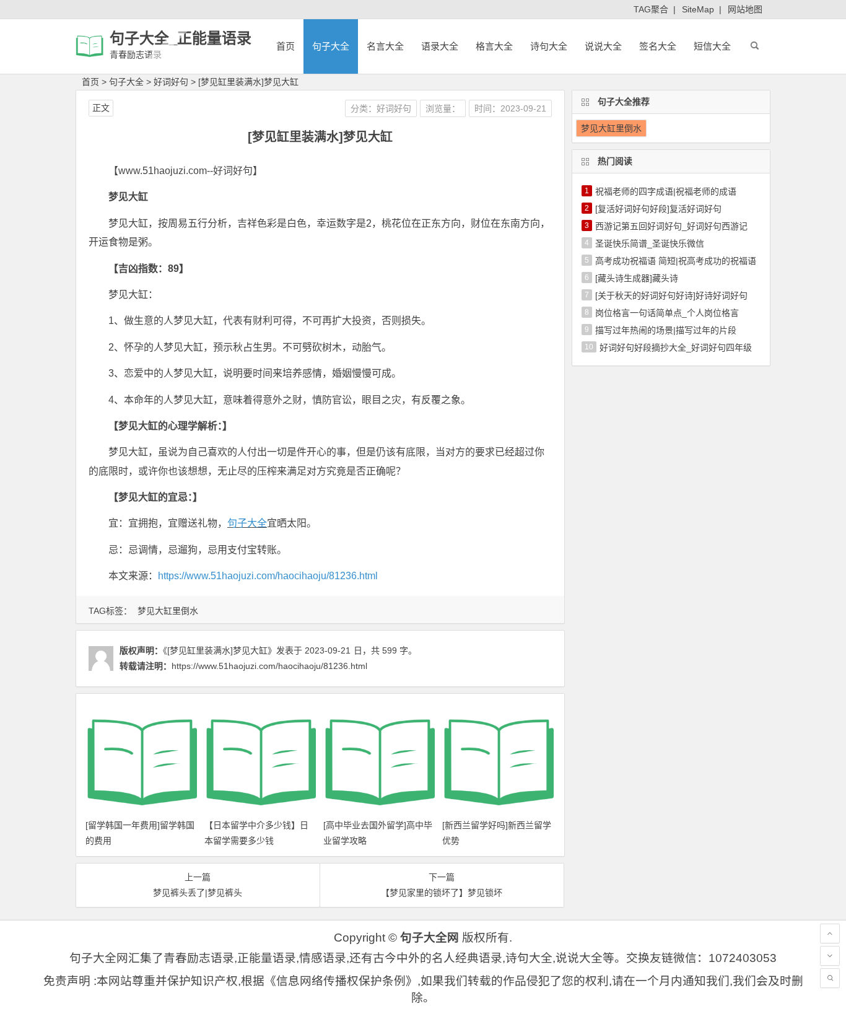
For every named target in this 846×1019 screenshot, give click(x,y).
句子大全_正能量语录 (180, 38)
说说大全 (603, 46)
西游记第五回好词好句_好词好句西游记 (671, 226)
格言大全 (494, 46)
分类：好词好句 (381, 108)
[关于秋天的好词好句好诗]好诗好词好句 (671, 295)
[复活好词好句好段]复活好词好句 (658, 209)
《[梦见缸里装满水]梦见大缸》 (219, 650)
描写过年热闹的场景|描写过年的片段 (665, 330)
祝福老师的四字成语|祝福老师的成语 (665, 191)
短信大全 (712, 46)
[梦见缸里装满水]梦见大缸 (248, 82)
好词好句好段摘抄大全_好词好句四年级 (676, 347)
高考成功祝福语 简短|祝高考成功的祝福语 (675, 261)
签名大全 (657, 46)
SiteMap (698, 9)
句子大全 (330, 46)
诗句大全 (548, 46)
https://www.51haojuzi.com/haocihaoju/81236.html (268, 576)
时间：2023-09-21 (510, 108)
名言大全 (385, 46)
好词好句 (171, 82)
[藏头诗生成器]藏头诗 (636, 278)
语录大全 (439, 46)
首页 (285, 46)
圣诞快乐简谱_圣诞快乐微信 (649, 243)
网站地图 (745, 9)
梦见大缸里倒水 (167, 611)
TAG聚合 (651, 9)
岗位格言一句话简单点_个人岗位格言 (667, 313)
